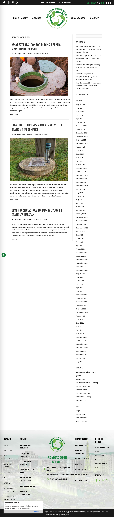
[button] (4, 2)
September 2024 (82, 186)
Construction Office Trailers (85, 372)
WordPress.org (81, 421)
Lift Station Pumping (83, 386)
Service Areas (7, 465)
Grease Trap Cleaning (26, 446)
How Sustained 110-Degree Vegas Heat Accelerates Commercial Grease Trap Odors (88, 85)
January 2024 (81, 214)
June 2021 (80, 323)
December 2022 (82, 260)
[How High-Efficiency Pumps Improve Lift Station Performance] (39, 159)
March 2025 (80, 164)
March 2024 (80, 207)
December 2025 (82, 133)
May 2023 (79, 242)
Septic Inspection (28, 486)
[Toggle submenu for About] (29, 18)
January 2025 (81, 172)
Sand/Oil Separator (83, 393)
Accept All (36, 511)
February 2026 (81, 126)
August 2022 (80, 274)
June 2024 (80, 196)
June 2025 (80, 154)
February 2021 (81, 337)
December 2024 (82, 175)
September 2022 (82, 270)
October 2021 (81, 309)
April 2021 (79, 330)
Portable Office (81, 390)
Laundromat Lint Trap (27, 471)
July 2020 (79, 362)
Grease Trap (80, 379)
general (78, 376)
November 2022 (82, 263)
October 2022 (81, 267)
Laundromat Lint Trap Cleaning (87, 383)
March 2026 (80, 122)
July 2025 (79, 150)
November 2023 (82, 221)
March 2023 (80, 249)
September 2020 (82, 355)
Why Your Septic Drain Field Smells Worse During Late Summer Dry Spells (88, 58)
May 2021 (79, 326)
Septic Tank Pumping (83, 397)
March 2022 (80, 291)
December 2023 (82, 217)
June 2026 (80, 112)
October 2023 (81, 224)
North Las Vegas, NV (80, 452)
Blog (6, 478)
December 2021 (82, 302)
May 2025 (79, 157)
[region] (23, 507)
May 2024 (79, 200)
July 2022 (79, 277)
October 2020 (81, 351)
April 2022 (79, 288)
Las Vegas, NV (81, 445)
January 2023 (81, 256)
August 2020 (80, 358)
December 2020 (82, 344)
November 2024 (82, 179)
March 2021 (80, 333)
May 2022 (79, 284)
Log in (78, 411)
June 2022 (80, 281)
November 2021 (82, 305)
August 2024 (80, 189)
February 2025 (81, 168)
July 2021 (79, 319)
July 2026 (79, 108)
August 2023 (80, 231)
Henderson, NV (82, 459)
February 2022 (81, 295)
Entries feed (80, 414)
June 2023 (80, 238)
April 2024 (79, 203)
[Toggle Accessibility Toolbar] (3, 255)
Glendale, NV (81, 480)
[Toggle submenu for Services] (42, 18)
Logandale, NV (82, 475)
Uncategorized (81, 400)
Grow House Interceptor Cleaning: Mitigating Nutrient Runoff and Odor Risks (88, 67)
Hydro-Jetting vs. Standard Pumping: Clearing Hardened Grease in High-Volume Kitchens (89, 49)
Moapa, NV (79, 464)
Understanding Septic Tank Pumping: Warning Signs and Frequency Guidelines (86, 76)
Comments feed (81, 418)
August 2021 (80, 316)
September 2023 (82, 228)
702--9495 (58, 479)
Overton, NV (80, 469)
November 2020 (82, 347)
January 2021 (81, 340)
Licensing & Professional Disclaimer (9, 499)
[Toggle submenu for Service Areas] (87, 18)
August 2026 (80, 105)
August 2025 (80, 147)
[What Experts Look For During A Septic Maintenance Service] (39, 76)
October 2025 (81, 140)
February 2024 (81, 210)
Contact (7, 472)
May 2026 (79, 115)
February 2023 (81, 253)
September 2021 (82, 312)
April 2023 (79, 245)
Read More (14, 114)
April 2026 (79, 119)
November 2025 (82, 136)
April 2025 (79, 161)
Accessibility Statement (9, 490)
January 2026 (81, 129)
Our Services (8, 457)
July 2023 (79, 235)
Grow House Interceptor (26, 479)
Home (6, 445)
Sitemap (7, 483)
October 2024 (81, 182)
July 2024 (79, 193)
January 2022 (81, 298)
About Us (8, 450)
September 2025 (82, 143)
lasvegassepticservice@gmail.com (60, 474)
